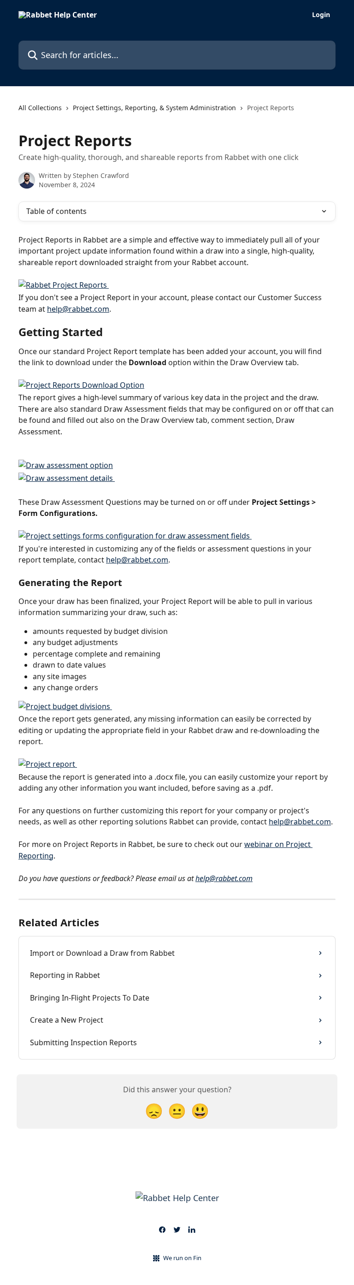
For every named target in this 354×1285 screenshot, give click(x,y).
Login (321, 15)
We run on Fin (182, 1258)
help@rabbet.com (78, 309)
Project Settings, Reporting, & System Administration (154, 107)
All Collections (40, 107)
